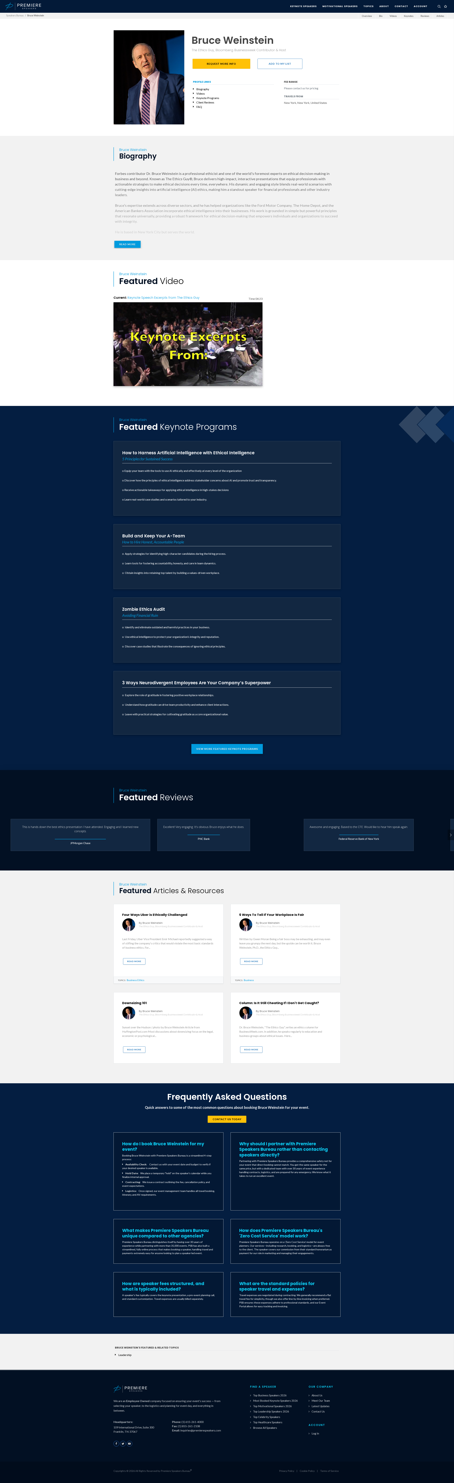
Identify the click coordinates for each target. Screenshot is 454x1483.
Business (249, 980)
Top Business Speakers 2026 (270, 1395)
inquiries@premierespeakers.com (200, 1430)
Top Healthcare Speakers (267, 1422)
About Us (317, 1395)
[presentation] (451, 835)
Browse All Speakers (265, 1427)
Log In (315, 1433)
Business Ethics (135, 980)
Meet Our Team (321, 1400)
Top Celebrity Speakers (266, 1417)
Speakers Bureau (15, 15)
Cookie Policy (307, 1470)
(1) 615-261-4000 (193, 1421)
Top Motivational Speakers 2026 (272, 1406)
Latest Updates (321, 1406)
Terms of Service (329, 1470)
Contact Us (318, 1411)
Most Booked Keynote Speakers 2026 (275, 1400)
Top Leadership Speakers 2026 (271, 1411)
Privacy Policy (286, 1470)
